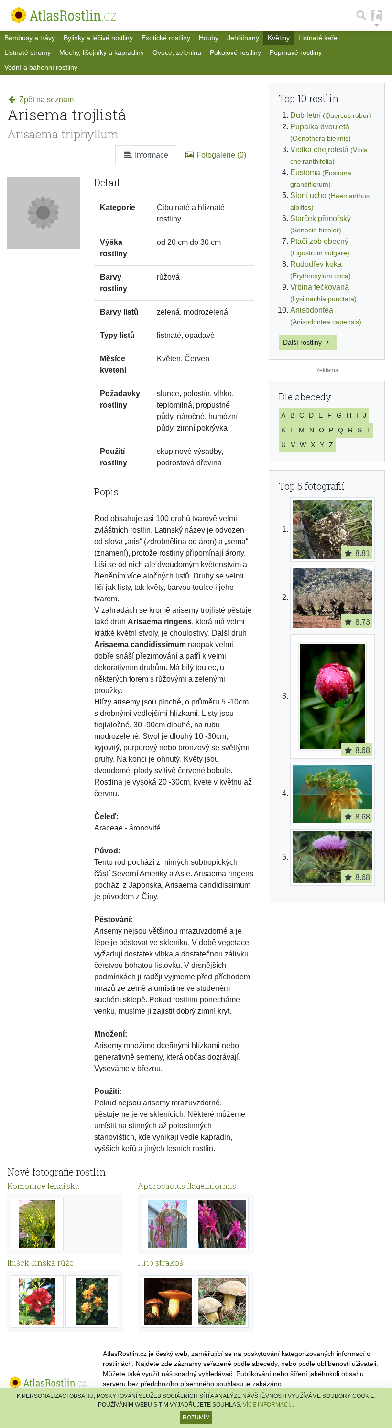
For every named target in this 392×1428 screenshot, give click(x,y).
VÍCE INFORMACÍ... (268, 1404)
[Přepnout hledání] (361, 15)
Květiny (279, 38)
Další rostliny (303, 342)
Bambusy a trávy (29, 38)
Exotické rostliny (166, 38)
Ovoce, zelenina (176, 52)
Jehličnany (243, 38)
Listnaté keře (318, 38)
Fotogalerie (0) (220, 155)
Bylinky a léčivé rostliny (98, 38)
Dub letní (330, 115)
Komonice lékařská (43, 1186)
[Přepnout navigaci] (376, 15)
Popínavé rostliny (296, 52)
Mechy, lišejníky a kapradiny (101, 52)
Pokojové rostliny (235, 52)
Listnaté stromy (27, 52)
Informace (150, 155)
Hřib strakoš (160, 1263)
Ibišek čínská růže (40, 1263)
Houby (208, 38)
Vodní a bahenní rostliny (40, 67)
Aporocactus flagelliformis (187, 1186)
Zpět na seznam (45, 99)
